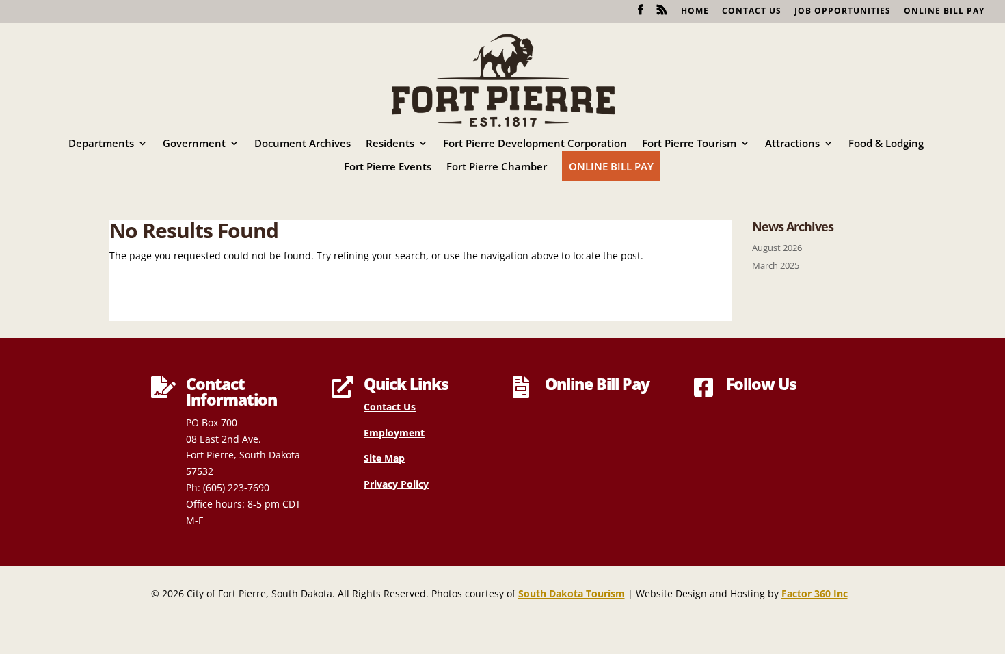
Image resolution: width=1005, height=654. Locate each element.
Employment (394, 432)
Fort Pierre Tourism (689, 144)
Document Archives (302, 144)
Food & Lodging (886, 144)
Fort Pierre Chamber (496, 167)
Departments (101, 144)
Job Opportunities (842, 11)
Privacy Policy (396, 484)
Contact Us (751, 11)
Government (194, 144)
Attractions (792, 144)
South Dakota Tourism (571, 593)
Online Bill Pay (944, 11)
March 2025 (775, 266)
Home (695, 11)
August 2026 (777, 248)
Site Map (384, 458)
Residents (390, 144)
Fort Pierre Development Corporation (535, 144)
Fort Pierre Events (387, 167)
